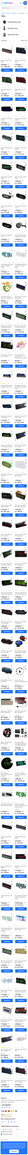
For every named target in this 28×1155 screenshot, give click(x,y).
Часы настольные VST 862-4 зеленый (6, 506)
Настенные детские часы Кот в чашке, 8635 (7, 297)
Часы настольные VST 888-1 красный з (20, 711)
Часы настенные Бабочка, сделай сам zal (21, 680)
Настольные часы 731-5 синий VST (7, 1081)
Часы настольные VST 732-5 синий (20, 446)
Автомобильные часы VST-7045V (6, 680)
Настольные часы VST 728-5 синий (6, 1020)
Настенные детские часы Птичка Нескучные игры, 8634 (20, 356)
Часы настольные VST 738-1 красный (20, 535)
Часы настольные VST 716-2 (6, 206)
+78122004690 (20, 3)
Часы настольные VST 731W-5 (20, 148)
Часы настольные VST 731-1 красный (20, 1081)
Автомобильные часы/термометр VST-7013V (7, 386)
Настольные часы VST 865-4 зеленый (20, 961)
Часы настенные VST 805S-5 (20, 837)
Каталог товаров (11, 13)
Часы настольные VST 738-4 (6, 148)
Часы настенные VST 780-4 (6, 90)
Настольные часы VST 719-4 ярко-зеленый (20, 326)
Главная (3, 13)
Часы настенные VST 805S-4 (6, 867)
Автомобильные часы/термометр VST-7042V (21, 236)
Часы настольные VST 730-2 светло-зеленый (6, 593)
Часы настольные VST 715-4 (20, 206)
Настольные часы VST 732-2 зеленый (6, 355)
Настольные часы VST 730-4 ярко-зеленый (6, 326)
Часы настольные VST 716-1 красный (6, 651)
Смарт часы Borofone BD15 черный (6, 743)
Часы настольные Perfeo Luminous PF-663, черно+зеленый (21, 805)
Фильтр (23, 40)
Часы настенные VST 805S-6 (6, 837)
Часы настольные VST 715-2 (6, 236)
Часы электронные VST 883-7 (21, 1050)
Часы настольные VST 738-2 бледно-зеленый (6, 446)
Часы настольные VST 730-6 (20, 177)
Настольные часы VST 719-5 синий (6, 416)
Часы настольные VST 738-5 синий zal (6, 1050)
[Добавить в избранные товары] (11, 49)
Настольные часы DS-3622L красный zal (6, 711)
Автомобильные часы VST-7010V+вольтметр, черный (20, 387)
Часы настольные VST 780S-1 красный (20, 1020)
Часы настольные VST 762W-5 (6, 119)
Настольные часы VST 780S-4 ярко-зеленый (20, 991)
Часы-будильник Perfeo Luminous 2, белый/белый (21, 266)
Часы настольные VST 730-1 (6, 896)
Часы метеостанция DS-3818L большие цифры (7, 804)
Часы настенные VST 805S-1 (6, 61)
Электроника (21, 13)
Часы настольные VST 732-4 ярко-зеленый (6, 564)
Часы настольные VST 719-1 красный (6, 622)
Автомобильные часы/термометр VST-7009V (21, 651)
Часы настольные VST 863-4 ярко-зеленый (20, 506)
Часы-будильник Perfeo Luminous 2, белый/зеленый (7, 930)
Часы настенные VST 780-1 (20, 90)
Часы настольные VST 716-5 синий (20, 622)
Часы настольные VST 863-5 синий (20, 475)
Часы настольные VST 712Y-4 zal (6, 475)
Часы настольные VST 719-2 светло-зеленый (20, 593)
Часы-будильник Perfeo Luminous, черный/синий (7, 266)
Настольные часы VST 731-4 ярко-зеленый (6, 961)
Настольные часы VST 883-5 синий (6, 991)
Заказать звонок (6, 1107)
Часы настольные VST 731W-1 (20, 867)
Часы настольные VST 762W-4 (20, 119)
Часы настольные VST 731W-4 (6, 177)
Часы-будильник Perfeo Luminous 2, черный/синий (21, 897)
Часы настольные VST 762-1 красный (6, 535)
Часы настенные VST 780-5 (20, 61)
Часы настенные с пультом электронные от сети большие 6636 (20, 744)
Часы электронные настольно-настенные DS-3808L (20, 775)
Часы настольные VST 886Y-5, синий (20, 929)
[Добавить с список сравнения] (11, 46)
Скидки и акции (7, 1134)
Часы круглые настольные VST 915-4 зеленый (6, 775)
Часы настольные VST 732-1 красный (20, 564)
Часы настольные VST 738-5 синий (20, 416)
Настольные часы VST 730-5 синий (20, 297)
